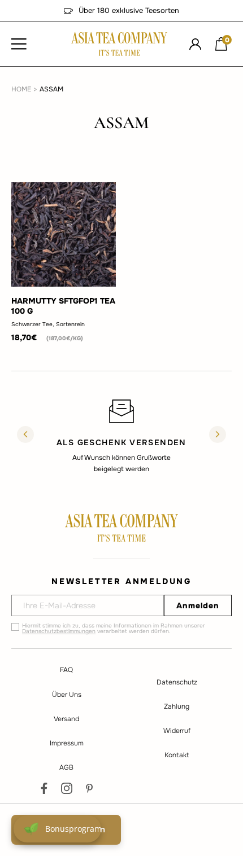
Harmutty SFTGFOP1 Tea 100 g (63, 306)
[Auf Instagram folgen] (66, 788)
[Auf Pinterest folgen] (89, 788)
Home (21, 89)
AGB (66, 767)
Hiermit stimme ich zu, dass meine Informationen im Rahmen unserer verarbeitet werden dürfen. (113, 628)
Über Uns (66, 694)
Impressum (67, 743)
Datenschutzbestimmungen (59, 631)
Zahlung (176, 706)
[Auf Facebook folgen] (44, 788)
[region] (121, 436)
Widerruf (176, 730)
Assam (51, 89)
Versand (66, 718)
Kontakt (176, 755)
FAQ (66, 669)
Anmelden (197, 605)
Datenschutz (177, 682)
